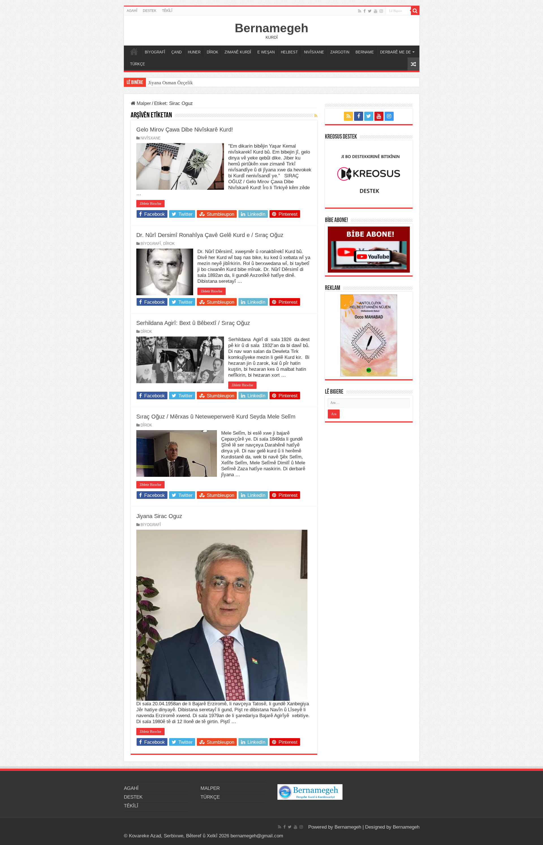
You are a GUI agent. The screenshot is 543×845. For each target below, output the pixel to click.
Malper (143, 103)
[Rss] (359, 11)
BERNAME (364, 52)
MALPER (134, 51)
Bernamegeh (271, 28)
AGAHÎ (132, 11)
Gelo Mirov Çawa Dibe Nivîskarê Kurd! (184, 129)
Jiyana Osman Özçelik (171, 82)
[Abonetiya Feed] (315, 115)
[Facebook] (364, 11)
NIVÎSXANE (314, 52)
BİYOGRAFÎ (155, 52)
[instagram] (381, 11)
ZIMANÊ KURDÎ (238, 52)
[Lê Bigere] (415, 11)
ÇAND (176, 52)
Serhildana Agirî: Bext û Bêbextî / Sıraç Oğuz (193, 323)
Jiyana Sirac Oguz (159, 516)
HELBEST (289, 52)
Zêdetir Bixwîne (150, 204)
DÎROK (212, 52)
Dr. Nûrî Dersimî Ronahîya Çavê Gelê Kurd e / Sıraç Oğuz (209, 235)
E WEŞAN (266, 52)
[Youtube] (375, 11)
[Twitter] (369, 11)
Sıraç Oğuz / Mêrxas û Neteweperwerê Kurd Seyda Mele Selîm (216, 416)
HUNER (194, 52)
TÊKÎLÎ (167, 11)
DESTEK (149, 11)
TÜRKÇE (137, 64)
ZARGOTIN (339, 52)
